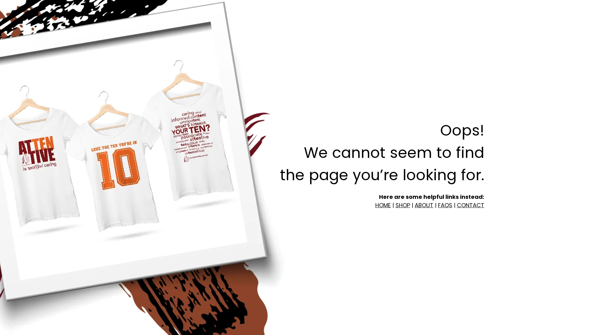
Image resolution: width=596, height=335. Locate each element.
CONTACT (470, 205)
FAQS (445, 205)
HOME (383, 205)
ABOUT (424, 205)
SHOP (402, 205)
